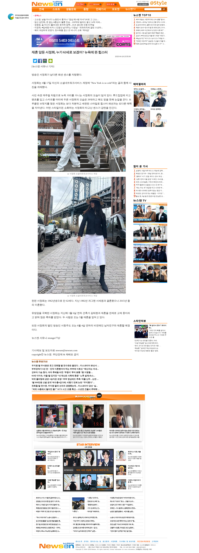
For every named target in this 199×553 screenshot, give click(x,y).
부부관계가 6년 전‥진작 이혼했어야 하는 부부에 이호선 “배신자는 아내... (65, 369)
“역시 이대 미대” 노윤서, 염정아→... (47, 517)
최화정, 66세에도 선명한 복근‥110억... (48, 528)
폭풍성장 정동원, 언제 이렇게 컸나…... (48, 508)
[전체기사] (101, 11)
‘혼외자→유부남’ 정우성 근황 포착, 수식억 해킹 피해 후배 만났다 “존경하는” (162, 22)
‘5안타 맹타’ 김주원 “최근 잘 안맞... (121, 531)
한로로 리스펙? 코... (93, 501)
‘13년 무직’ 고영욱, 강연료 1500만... (84, 521)
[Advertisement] (150, 63)
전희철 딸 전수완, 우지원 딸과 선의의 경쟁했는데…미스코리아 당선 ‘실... (65, 386)
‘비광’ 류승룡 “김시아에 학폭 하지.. (147, 343)
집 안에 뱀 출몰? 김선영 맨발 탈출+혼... (48, 521)
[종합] (86, 11)
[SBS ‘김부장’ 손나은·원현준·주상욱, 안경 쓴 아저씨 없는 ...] (150, 222)
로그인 (138, 2)
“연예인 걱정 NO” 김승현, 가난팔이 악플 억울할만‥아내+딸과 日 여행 (160, 41)
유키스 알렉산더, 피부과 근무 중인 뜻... (85, 517)
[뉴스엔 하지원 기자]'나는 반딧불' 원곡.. (54, 471)
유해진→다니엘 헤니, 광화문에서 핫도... (123, 508)
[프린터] (50, 61)
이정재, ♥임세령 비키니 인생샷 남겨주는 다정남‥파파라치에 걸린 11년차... (69, 28)
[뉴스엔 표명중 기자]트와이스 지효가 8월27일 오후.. (134, 458)
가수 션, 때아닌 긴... (93, 508)
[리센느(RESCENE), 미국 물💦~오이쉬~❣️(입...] (150, 282)
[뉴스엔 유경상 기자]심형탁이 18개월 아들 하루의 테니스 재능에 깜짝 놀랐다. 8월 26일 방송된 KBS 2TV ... (51, 436)
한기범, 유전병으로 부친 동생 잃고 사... (48, 524)
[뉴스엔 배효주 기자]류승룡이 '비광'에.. (54, 486)
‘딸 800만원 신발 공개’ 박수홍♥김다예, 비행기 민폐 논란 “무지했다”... (63, 382)
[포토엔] (116, 11)
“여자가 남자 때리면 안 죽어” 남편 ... (84, 531)
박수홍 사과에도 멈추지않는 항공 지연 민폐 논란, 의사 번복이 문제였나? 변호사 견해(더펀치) (124, 432)
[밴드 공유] (45, 61)
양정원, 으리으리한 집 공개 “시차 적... (48, 501)
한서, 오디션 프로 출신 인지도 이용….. (148, 346)
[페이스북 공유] (40, 61)
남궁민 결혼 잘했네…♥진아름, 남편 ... (122, 511)
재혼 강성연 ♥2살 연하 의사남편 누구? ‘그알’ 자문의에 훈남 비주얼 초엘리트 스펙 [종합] (165, 44)
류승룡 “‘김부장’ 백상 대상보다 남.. (147, 348)
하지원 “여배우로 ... (93, 511)
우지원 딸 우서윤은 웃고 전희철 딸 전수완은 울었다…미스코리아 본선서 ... (65, 365)
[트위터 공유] (35, 61)
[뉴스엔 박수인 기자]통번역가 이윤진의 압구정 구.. (134, 486)
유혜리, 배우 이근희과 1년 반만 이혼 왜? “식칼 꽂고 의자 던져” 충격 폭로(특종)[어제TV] (165, 30)
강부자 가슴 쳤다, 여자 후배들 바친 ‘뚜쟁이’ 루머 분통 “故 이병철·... (62, 372)
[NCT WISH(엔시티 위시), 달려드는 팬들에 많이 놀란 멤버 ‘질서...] (150, 262)
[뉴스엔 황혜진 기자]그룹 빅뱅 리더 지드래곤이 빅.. (134, 472)
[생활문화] (71, 11)
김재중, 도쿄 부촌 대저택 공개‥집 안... (85, 528)
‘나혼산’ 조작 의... (93, 498)
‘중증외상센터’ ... (92, 505)
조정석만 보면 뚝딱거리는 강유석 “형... (122, 521)
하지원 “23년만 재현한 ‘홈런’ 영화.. (147, 351)
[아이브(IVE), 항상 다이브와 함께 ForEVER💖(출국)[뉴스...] (150, 242)
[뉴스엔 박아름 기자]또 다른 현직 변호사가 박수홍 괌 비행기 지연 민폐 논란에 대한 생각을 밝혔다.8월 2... (124, 437)
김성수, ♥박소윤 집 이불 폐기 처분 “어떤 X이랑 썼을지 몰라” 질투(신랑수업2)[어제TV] (165, 36)
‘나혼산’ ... (75, 511)
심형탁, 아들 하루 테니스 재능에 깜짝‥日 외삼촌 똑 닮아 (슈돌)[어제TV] (51, 432)
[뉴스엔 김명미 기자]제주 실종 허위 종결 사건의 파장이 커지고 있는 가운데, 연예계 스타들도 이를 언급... (88, 437)
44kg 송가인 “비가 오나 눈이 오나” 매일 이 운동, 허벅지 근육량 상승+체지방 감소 (163, 38)
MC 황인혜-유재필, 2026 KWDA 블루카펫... (86, 524)
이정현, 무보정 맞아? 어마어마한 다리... (122, 498)
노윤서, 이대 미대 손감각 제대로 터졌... (122, 517)
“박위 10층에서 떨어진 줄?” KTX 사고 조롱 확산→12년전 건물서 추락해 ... (66, 389)
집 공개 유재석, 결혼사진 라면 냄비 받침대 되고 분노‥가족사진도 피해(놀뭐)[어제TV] (165, 25)
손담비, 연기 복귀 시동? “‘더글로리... (121, 505)
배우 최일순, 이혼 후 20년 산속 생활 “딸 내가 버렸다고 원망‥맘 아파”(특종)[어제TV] (164, 19)
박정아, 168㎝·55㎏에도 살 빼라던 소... (48, 531)
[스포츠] (56, 11)
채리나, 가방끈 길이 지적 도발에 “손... (48, 505)
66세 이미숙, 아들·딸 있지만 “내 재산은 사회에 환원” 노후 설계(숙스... (63, 376)
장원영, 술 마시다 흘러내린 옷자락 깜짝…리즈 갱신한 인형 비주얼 (64, 25)
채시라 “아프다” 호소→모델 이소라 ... (122, 501)
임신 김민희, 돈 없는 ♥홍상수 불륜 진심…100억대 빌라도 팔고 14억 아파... (68, 22)
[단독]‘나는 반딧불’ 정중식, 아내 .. (146, 340)
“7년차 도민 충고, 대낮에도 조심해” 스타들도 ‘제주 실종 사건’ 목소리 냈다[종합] (87, 432)
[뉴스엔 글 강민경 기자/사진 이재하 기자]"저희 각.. (54, 458)
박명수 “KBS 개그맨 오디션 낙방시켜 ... (48, 511)
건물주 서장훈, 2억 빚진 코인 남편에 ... (122, 528)
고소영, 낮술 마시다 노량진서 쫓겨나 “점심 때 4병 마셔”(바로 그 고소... (67, 19)
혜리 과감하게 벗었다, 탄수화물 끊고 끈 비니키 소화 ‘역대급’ (62, 30)
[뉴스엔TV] (130, 11)
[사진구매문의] (143, 5)
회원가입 (145, 2)
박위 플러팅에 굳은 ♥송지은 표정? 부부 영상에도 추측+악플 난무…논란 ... (65, 379)
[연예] (41, 11)
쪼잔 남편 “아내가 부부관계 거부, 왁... (122, 524)
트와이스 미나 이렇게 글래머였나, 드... (48, 498)
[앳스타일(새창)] (158, 5)
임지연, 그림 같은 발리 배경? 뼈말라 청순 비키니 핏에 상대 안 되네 (158, 33)
